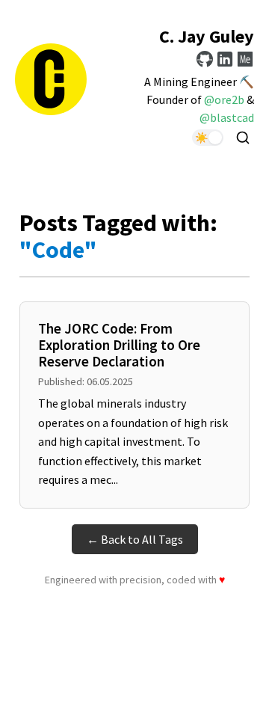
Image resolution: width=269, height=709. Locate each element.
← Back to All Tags (135, 539)
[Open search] (243, 137)
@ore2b (224, 99)
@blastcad (227, 117)
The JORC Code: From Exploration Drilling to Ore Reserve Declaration (119, 344)
